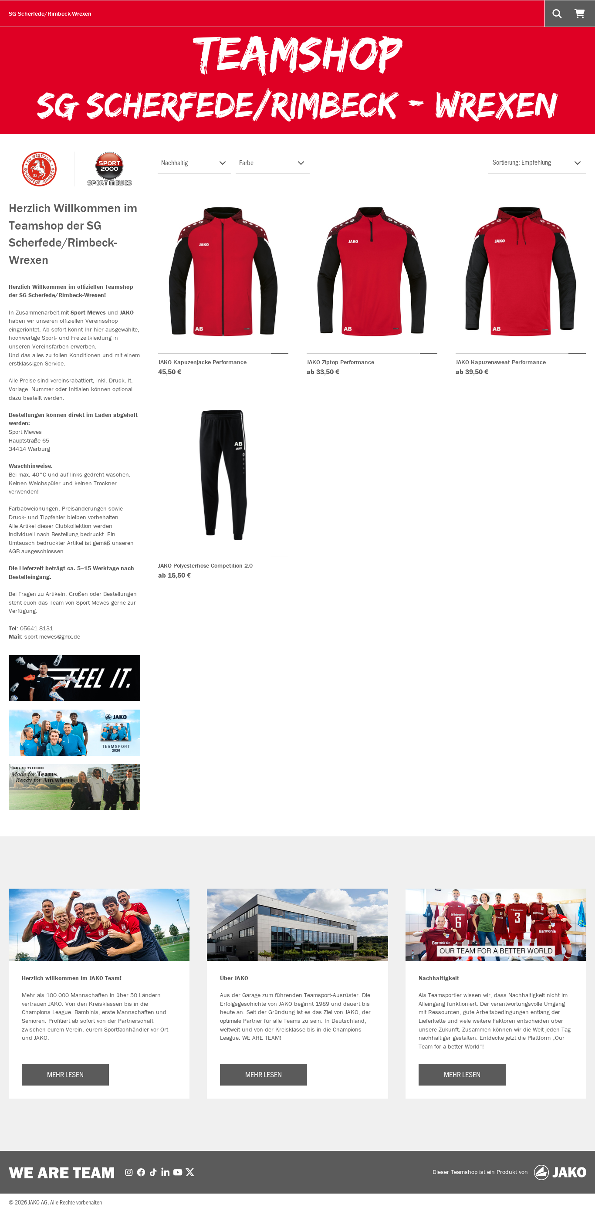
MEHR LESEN (65, 1074)
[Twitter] (190, 1172)
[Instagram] (129, 1172)
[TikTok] (153, 1172)
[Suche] (558, 13)
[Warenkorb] (581, 13)
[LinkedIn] (165, 1172)
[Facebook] (141, 1172)
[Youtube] (177, 1172)
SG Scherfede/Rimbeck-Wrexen (50, 13)
